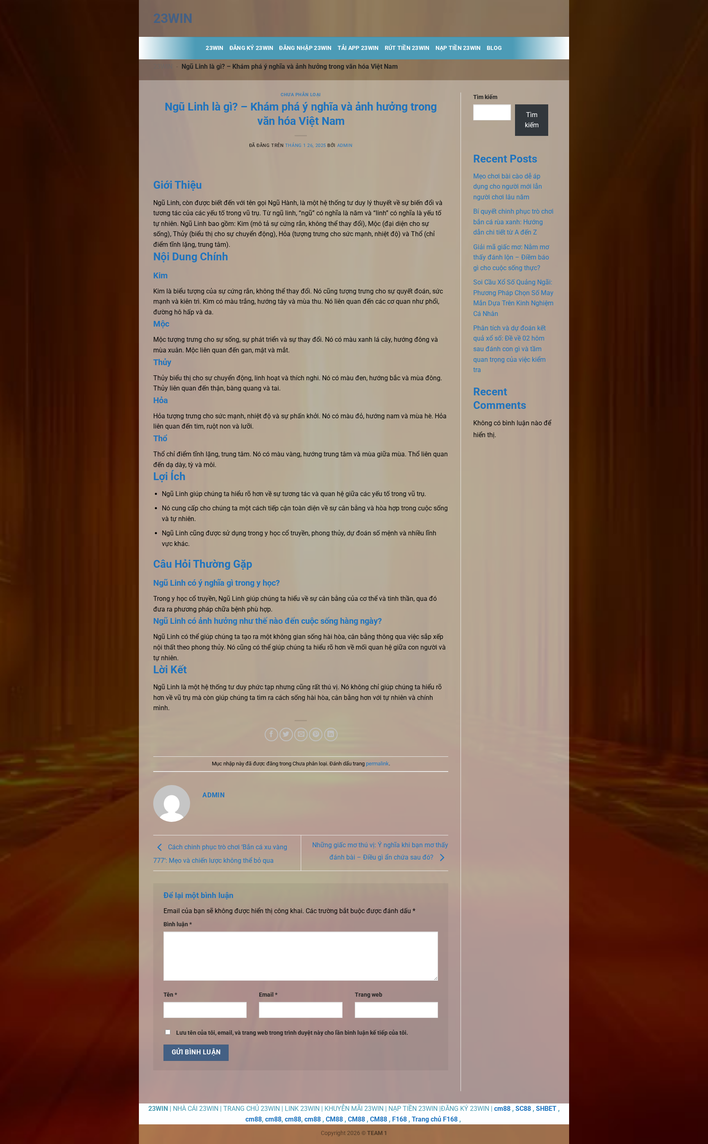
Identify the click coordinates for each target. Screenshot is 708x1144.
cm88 (502, 1108)
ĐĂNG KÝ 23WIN (251, 48)
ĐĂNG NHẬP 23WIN (305, 48)
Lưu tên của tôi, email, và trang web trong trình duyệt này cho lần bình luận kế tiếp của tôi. (292, 1032)
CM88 (334, 1119)
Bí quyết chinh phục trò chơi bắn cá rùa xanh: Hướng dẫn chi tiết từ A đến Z (513, 222)
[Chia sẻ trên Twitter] (286, 734)
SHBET (546, 1108)
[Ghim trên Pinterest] (315, 734)
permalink (377, 763)
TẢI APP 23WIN (358, 48)
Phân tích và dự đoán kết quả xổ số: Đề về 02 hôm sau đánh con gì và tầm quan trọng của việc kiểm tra (509, 349)
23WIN (162, 66)
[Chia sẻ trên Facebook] (271, 734)
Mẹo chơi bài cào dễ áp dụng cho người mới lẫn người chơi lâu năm (507, 186)
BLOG (494, 48)
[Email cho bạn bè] (301, 734)
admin (345, 145)
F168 (399, 1119)
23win (173, 18)
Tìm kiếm (485, 97)
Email (268, 994)
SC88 (523, 1108)
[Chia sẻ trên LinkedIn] (331, 734)
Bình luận (177, 924)
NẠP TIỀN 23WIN (458, 48)
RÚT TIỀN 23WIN (407, 48)
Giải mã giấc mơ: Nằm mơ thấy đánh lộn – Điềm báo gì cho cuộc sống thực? (511, 257)
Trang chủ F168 (435, 1119)
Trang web (368, 994)
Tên (170, 994)
